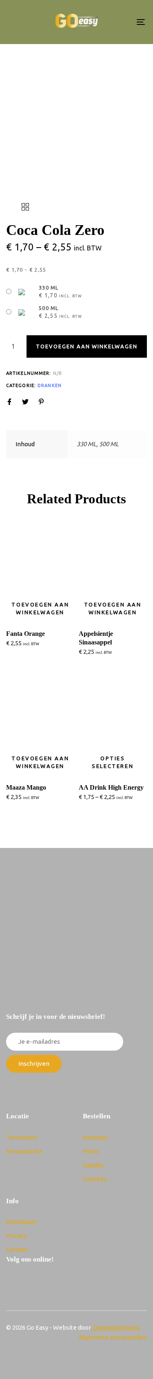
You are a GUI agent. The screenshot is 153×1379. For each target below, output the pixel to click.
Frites (91, 1151)
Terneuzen (21, 1137)
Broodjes (95, 1137)
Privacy (16, 1235)
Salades (93, 1165)
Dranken (50, 385)
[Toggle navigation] (122, 22)
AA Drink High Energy (111, 787)
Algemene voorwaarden (113, 1337)
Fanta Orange (25, 633)
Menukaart (21, 1221)
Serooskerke (24, 1151)
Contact (17, 1249)
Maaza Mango (26, 787)
